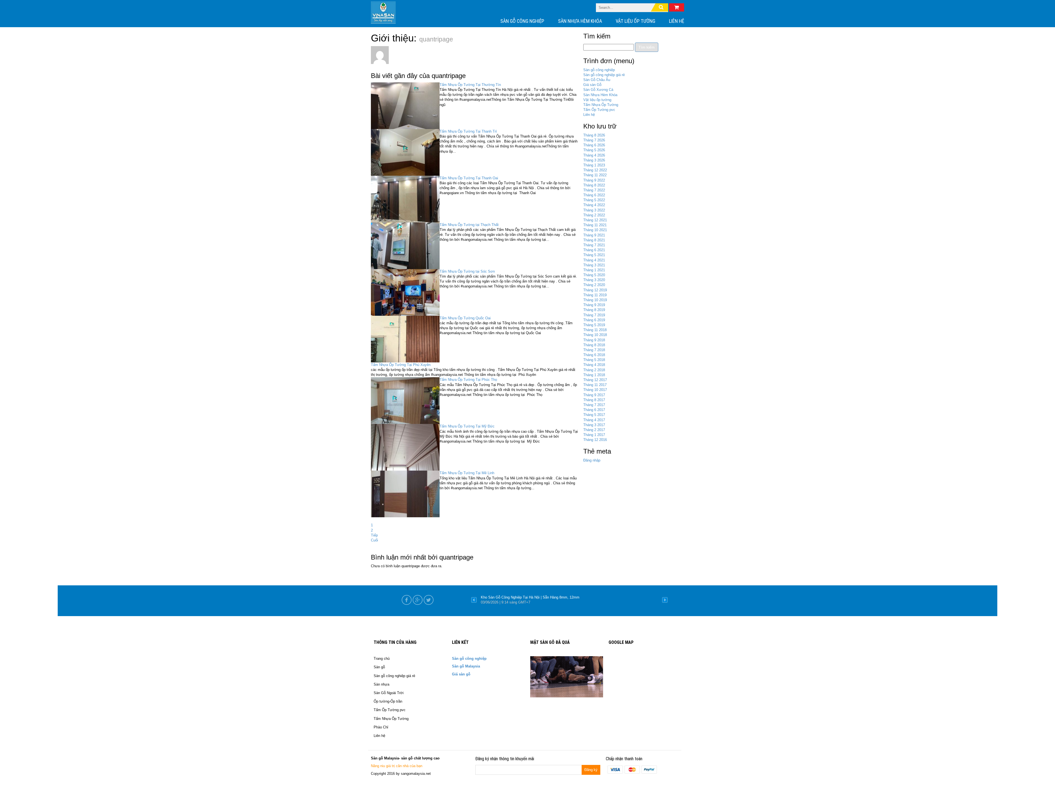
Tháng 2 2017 (594, 430)
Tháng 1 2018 (594, 375)
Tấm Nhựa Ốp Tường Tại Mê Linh (467, 473)
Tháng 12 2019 (595, 290)
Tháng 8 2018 (594, 345)
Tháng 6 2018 (594, 355)
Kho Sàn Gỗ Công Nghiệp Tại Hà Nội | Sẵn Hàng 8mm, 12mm (530, 597)
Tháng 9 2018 (594, 340)
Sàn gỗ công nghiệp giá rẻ (604, 75)
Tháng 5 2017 (594, 415)
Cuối (374, 540)
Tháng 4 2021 (594, 260)
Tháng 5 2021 (594, 255)
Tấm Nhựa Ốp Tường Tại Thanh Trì (468, 131)
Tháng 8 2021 (594, 240)
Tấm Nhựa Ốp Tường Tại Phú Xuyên (401, 365)
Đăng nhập (591, 460)
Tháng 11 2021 (595, 225)
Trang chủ (382, 658)
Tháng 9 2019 (594, 305)
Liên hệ (676, 21)
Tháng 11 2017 (595, 385)
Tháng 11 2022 (595, 175)
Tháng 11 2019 (595, 295)
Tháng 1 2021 (594, 270)
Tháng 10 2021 (595, 230)
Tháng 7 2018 (594, 350)
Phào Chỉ (381, 727)
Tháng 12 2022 (595, 170)
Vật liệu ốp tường (635, 21)
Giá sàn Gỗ (592, 85)
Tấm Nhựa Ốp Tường (600, 105)
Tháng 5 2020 (594, 275)
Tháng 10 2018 (595, 335)
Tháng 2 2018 (594, 370)
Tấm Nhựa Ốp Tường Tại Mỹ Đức (467, 426)
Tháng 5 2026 (594, 150)
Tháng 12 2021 (595, 220)
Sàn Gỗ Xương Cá (598, 90)
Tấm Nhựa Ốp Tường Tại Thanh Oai (469, 178)
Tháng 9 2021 (594, 235)
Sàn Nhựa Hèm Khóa (580, 21)
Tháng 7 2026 (594, 140)
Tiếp (374, 535)
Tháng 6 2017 (594, 410)
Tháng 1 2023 (594, 165)
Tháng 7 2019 (594, 315)
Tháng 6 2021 (594, 250)
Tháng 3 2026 (594, 160)
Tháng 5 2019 (594, 325)
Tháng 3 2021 (594, 265)
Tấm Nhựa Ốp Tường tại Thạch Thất (469, 225)
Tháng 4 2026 (594, 155)
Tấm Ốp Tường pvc (599, 110)
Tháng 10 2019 (595, 300)
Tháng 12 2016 (595, 440)
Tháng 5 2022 (594, 200)
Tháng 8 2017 (594, 400)
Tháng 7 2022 (594, 190)
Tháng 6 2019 (594, 320)
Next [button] (665, 600)
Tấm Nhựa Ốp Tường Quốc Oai (465, 318)
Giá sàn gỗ (461, 674)
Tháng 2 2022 (594, 215)
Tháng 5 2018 (594, 360)
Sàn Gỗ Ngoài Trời (389, 693)
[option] (569, 600)
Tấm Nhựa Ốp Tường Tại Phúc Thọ (468, 380)
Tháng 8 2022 (594, 185)
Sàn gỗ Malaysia (466, 666)
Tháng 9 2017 (594, 395)
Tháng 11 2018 (595, 330)
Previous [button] (474, 600)
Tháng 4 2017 (594, 420)
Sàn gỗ (379, 667)
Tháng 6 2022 (594, 195)
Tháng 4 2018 (594, 365)
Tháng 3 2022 (594, 210)
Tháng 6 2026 (594, 145)
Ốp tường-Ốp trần (388, 701)
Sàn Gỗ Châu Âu (596, 80)
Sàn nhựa (381, 684)
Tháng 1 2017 (594, 435)
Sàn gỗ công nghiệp (522, 21)
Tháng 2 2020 (594, 285)
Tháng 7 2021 (594, 245)
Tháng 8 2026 (594, 135)
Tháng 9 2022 (594, 180)
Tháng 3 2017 (594, 425)
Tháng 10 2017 (595, 390)
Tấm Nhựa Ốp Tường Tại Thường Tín (470, 85)
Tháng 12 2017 (595, 380)
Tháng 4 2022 (594, 205)
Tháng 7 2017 (594, 405)
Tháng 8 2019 (594, 310)
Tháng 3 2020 (594, 280)
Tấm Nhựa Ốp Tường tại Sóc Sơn (467, 271)
